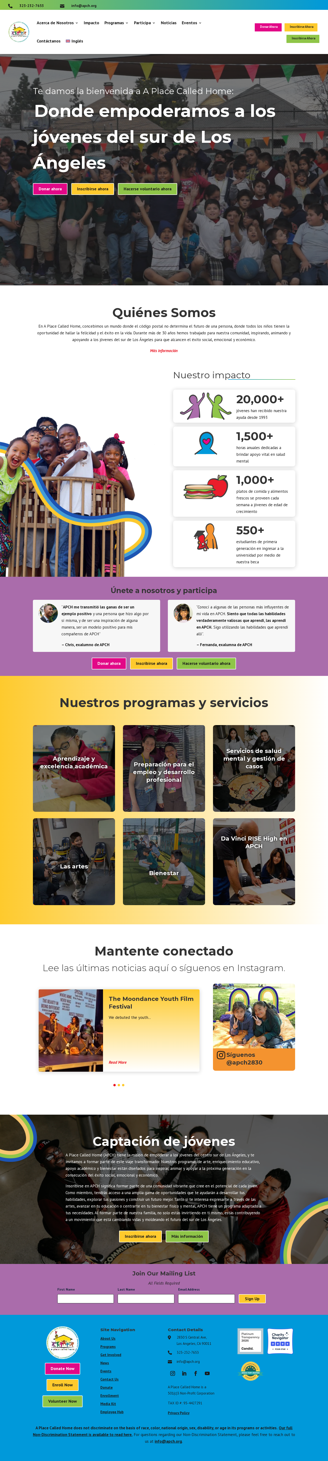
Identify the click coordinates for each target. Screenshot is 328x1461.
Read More (154, 1062)
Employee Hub (112, 1412)
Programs (108, 1346)
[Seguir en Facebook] (195, 1373)
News (104, 1363)
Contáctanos (49, 41)
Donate (106, 1387)
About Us (107, 1338)
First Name (67, 1289)
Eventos (189, 22)
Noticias (168, 22)
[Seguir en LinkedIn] (184, 1373)
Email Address (190, 1289)
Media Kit (108, 1403)
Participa (142, 22)
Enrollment (109, 1395)
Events (105, 1371)
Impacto (91, 22)
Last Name (128, 1289)
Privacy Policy (178, 1413)
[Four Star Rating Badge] (280, 1352)
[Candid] (250, 1352)
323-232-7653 (188, 1352)
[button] (114, 1085)
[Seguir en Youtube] (207, 1373)
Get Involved (110, 1355)
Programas (114, 22)
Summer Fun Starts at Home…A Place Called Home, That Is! (179, 1006)
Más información (164, 350)
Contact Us (109, 1379)
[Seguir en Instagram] (172, 1373)
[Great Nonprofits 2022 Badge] (250, 1382)
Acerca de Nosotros (55, 22)
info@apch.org (188, 1361)
